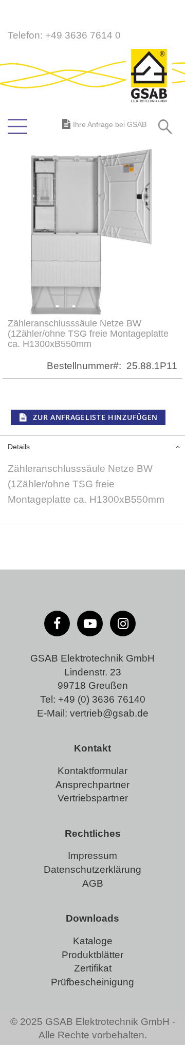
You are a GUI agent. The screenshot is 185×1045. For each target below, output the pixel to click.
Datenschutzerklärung (92, 869)
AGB (92, 883)
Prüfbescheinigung (92, 982)
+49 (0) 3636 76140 (101, 699)
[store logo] (149, 76)
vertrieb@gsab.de (109, 713)
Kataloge (93, 941)
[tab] (92, 445)
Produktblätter (92, 954)
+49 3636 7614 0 (83, 35)
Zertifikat (93, 968)
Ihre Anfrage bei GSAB (109, 124)
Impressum (92, 855)
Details (19, 447)
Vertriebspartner (93, 798)
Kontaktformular (92, 770)
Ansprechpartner (92, 784)
